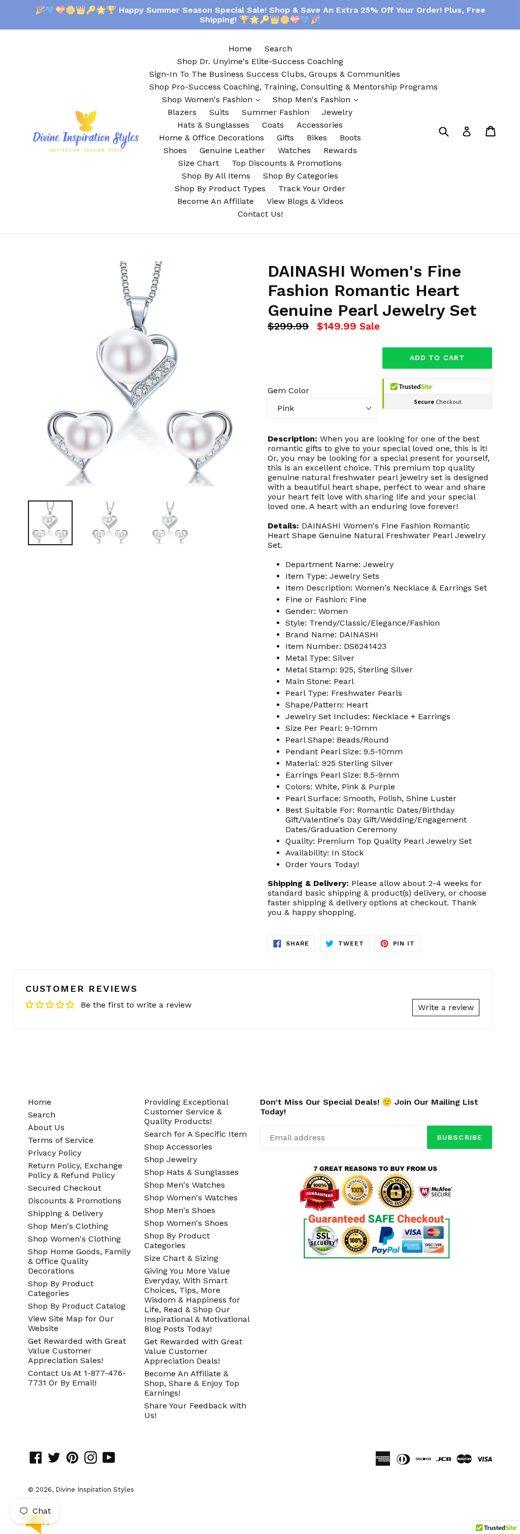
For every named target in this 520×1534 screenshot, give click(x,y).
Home (240, 48)
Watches (294, 150)
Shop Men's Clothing (68, 1226)
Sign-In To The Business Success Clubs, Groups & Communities (274, 74)
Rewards (340, 150)
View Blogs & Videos (305, 201)
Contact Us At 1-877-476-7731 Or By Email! (77, 1378)
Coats (273, 125)
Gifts (285, 137)
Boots (350, 137)
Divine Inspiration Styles (94, 1489)
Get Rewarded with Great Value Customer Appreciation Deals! (193, 1351)
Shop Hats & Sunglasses (191, 1172)
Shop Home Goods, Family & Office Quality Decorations (79, 1261)
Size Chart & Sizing (181, 1258)
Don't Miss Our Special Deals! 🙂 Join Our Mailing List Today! (369, 1106)
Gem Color (288, 390)
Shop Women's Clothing (74, 1239)
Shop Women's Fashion (213, 99)
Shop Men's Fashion (318, 99)
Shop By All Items (216, 176)
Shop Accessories (178, 1147)
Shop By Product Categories (60, 1288)
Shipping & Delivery (65, 1213)
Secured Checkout (64, 1188)
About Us (46, 1127)
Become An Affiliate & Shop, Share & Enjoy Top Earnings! (191, 1383)
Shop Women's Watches (191, 1197)
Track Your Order (311, 188)
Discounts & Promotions (74, 1200)
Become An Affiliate (215, 201)
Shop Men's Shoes (179, 1210)
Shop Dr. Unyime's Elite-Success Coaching (260, 61)
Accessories (320, 125)
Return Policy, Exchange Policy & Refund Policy (75, 1170)
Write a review (446, 1007)
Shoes (175, 150)
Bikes (317, 137)
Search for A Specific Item (195, 1134)
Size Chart (198, 163)
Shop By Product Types (220, 188)
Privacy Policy (54, 1153)
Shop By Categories (300, 176)
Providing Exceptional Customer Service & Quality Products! (186, 1111)
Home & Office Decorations (211, 137)
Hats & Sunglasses (213, 125)
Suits (219, 112)
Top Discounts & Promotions (287, 163)
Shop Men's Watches (184, 1185)
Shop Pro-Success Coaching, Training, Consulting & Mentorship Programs (293, 87)
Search (278, 48)
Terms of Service (60, 1140)
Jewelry (337, 112)
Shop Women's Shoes (186, 1223)
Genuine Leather (232, 150)
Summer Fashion (275, 112)
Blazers (182, 112)
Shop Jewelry (170, 1159)
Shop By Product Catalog (76, 1306)
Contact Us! (260, 214)
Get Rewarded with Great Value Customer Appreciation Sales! (77, 1350)
